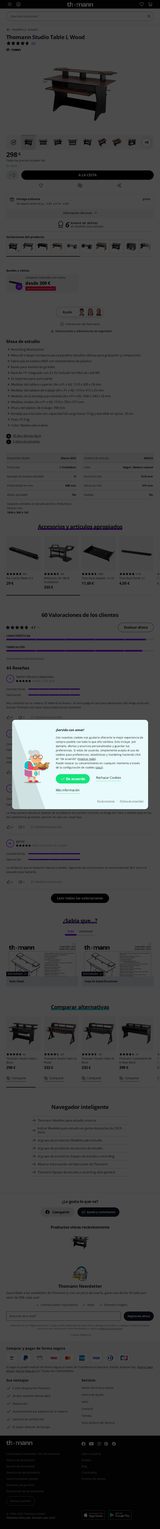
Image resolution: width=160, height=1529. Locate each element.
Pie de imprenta (106, 801)
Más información (68, 790)
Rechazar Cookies (108, 777)
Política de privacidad (131, 801)
